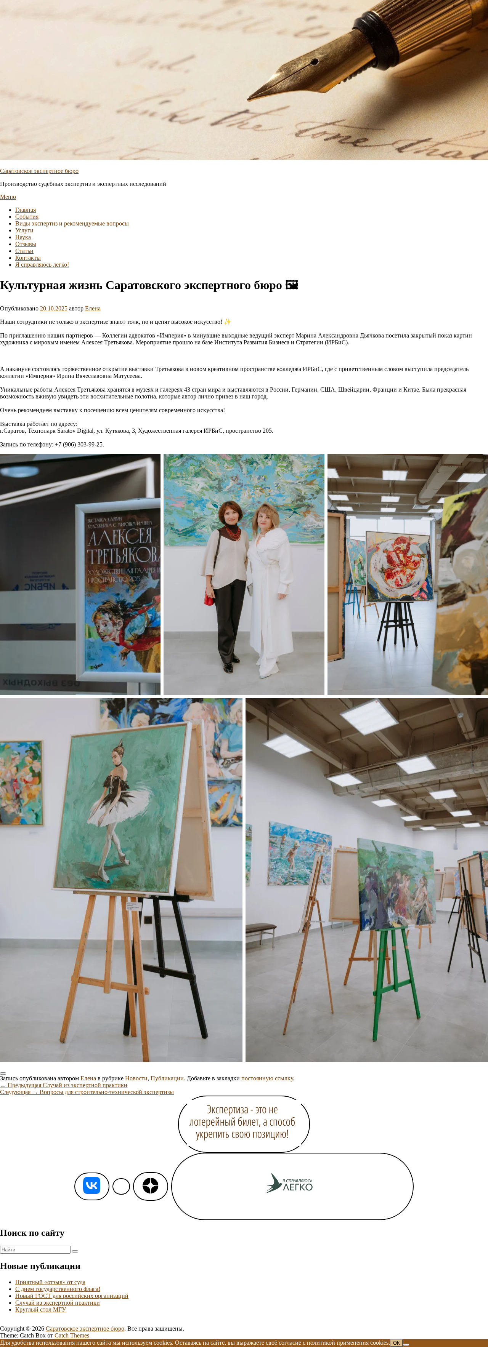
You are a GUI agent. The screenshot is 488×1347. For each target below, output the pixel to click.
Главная (25, 209)
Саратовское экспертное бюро (39, 171)
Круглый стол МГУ (40, 1309)
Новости (136, 1078)
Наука (23, 237)
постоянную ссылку (267, 1078)
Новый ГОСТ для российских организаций (71, 1296)
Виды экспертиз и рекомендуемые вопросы (72, 223)
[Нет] (406, 1345)
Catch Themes (72, 1335)
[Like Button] (3, 1073)
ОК (396, 1343)
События (27, 216)
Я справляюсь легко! (42, 264)
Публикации (167, 1078)
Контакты (28, 257)
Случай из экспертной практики (57, 1302)
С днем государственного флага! (57, 1289)
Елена (93, 308)
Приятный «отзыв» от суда (50, 1282)
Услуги (24, 230)
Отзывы (25, 244)
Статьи (24, 251)
